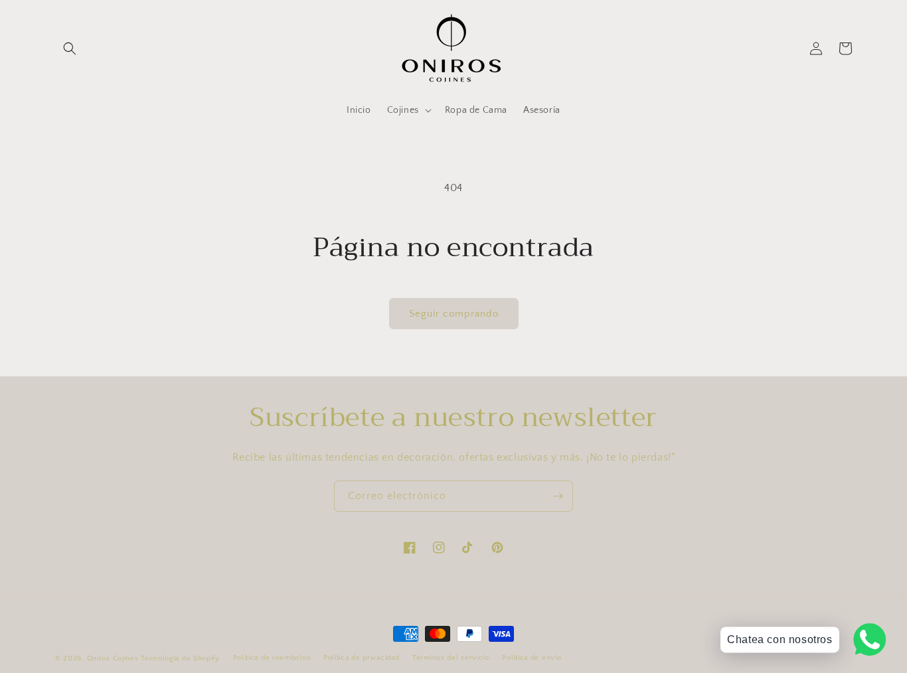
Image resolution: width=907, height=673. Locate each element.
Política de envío (531, 658)
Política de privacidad (361, 658)
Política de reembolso (272, 658)
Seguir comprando (454, 313)
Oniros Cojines (113, 658)
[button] (69, 48)
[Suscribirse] (557, 496)
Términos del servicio (450, 658)
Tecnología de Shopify (180, 658)
